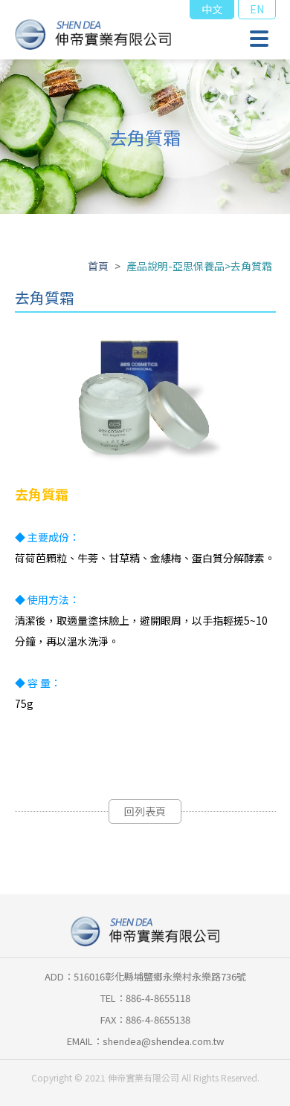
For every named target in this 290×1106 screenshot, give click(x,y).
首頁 (98, 265)
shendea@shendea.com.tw (163, 1041)
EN (257, 8)
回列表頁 (145, 811)
